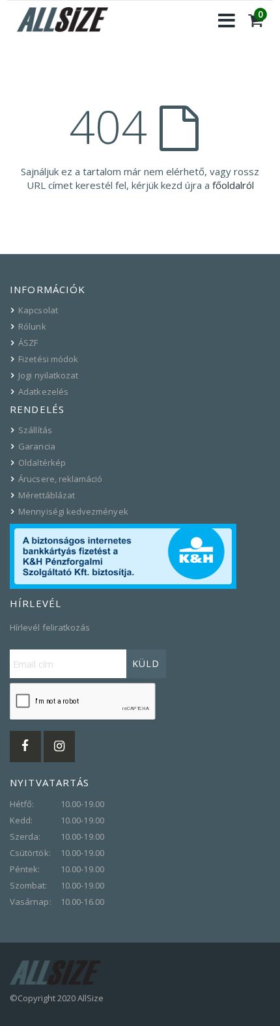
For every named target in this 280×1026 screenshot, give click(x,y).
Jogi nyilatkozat (48, 375)
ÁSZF (28, 343)
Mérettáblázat (46, 495)
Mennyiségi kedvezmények (73, 511)
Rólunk (32, 326)
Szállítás (35, 430)
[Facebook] (25, 746)
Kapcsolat (38, 310)
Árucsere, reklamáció (60, 479)
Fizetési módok (48, 359)
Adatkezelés (43, 391)
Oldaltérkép (42, 462)
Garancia (36, 446)
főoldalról (233, 185)
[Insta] (59, 746)
